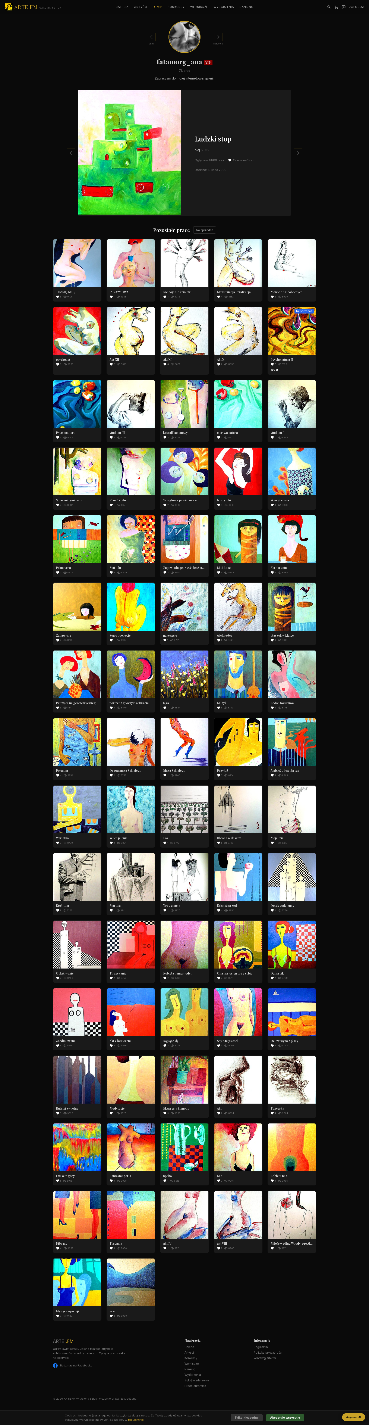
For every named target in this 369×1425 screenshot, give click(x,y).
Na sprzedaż (204, 230)
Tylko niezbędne (247, 1417)
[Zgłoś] (344, 7)
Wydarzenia (224, 7)
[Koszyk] (336, 7)
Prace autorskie (195, 1386)
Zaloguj (356, 7)
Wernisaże (199, 7)
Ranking (246, 7)
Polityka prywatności (268, 1352)
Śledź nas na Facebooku (75, 1365)
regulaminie (136, 1419)
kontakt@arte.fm (265, 1358)
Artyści (141, 7)
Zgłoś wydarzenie (196, 1380)
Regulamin (261, 1347)
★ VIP (157, 7)
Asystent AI (353, 1417)
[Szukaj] (329, 7)
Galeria (122, 7)
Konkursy (176, 7)
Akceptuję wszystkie (285, 1417)
